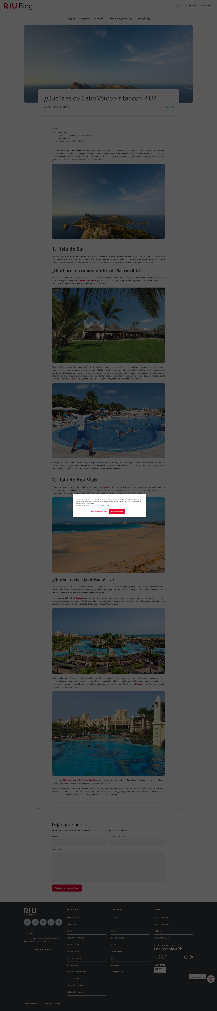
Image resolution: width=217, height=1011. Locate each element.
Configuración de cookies (99, 511)
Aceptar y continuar (117, 511)
